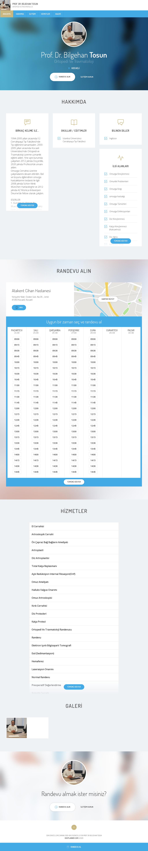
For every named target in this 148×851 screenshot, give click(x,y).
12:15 (16, 414)
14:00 (16, 454)
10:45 (16, 379)
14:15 (16, 460)
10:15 (16, 368)
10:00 (16, 362)
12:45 (16, 425)
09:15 (16, 344)
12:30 (16, 419)
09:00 (16, 339)
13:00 (16, 431)
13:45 (16, 448)
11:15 (16, 391)
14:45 (16, 471)
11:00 (16, 385)
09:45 (16, 356)
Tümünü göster (27, 205)
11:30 (16, 396)
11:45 (16, 402)
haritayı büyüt (108, 299)
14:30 (16, 466)
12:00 (16, 408)
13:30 (16, 443)
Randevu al (76, 847)
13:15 (16, 437)
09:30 (16, 350)
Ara (21, 307)
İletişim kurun (87, 77)
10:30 (16, 373)
